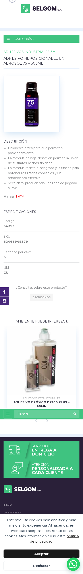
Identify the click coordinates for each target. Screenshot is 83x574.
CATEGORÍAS (24, 39)
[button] (73, 564)
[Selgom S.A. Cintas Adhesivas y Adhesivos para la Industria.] (42, 8)
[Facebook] (4, 291)
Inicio (8, 504)
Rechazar (41, 566)
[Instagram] (4, 300)
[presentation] (36, 421)
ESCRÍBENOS (41, 297)
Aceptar (41, 554)
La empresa (12, 512)
